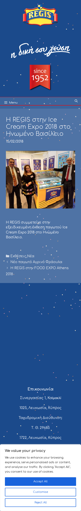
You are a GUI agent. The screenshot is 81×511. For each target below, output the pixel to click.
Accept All (40, 481)
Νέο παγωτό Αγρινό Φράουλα (36, 262)
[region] (40, 477)
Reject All (40, 502)
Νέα (30, 256)
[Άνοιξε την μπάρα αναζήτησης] (76, 101)
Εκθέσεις (18, 256)
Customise (40, 492)
